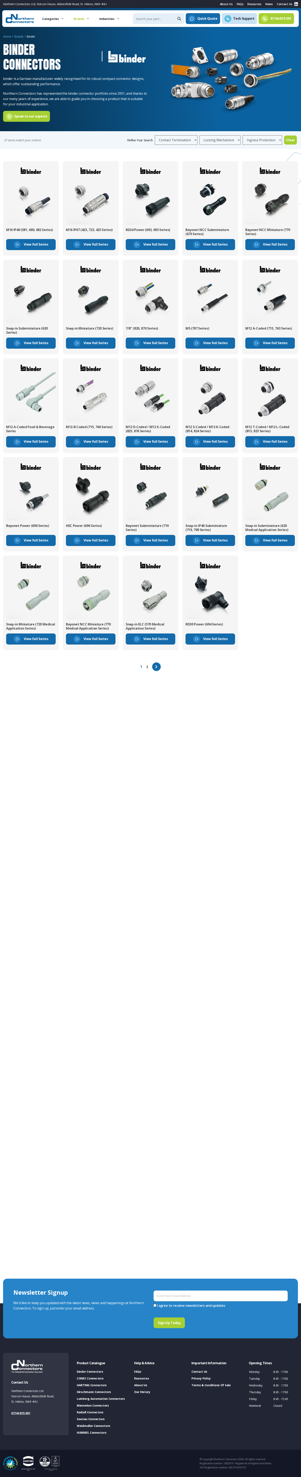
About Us (226, 4)
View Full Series (35, 244)
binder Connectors (90, 1372)
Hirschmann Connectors (94, 1392)
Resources (254, 4)
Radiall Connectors (90, 1412)
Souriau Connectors (91, 1419)
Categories (50, 19)
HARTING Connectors (92, 1385)
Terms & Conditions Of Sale (211, 1385)
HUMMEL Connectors (91, 1432)
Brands (79, 19)
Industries (106, 19)
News (269, 4)
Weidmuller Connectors (93, 1426)
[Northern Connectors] (20, 18)
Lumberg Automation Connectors (101, 1399)
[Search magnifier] (179, 19)
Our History (142, 1392)
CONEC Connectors (90, 1378)
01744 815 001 (20, 1413)
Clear (290, 140)
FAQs (240, 4)
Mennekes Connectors (93, 1405)
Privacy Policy (201, 1378)
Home (7, 36)
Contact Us (284, 4)
